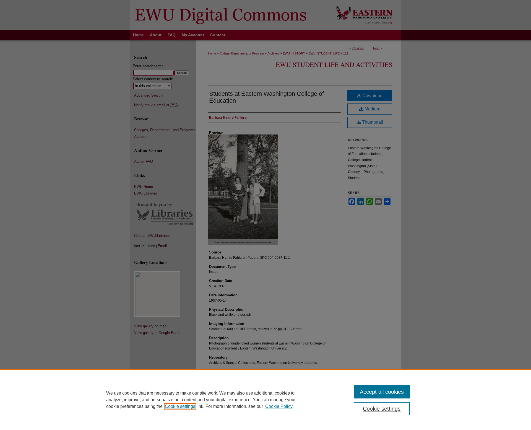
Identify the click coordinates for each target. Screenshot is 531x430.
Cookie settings (180, 406)
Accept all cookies (382, 392)
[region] (265, 399)
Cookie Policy (279, 406)
